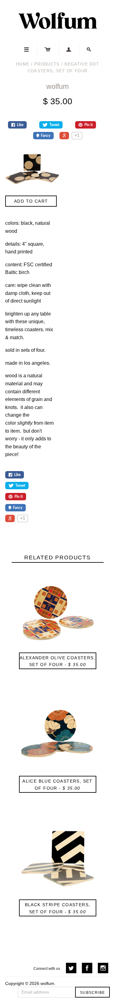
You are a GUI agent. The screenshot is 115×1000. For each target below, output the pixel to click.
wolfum (57, 86)
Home (22, 64)
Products (46, 64)
